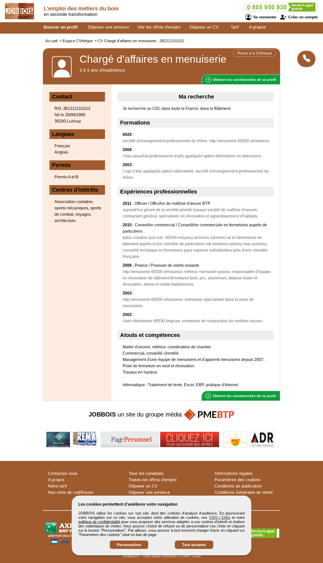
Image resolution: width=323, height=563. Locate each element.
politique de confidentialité (99, 522)
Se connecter (264, 17)
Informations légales (233, 473)
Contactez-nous (63, 473)
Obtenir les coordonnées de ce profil (244, 396)
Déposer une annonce (108, 27)
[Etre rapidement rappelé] (304, 58)
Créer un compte (302, 17)
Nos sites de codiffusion (70, 492)
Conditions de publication (238, 486)
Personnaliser (129, 545)
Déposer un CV (204, 27)
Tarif (235, 27)
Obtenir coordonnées (244, 80)
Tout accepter (194, 545)
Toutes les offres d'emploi (153, 479)
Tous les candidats (146, 473)
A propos (257, 27)
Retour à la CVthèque (254, 53)
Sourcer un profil (60, 27)
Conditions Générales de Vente (243, 492)
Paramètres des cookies (237, 479)
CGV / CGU (219, 517)
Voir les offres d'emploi (159, 27)
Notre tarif (57, 486)
